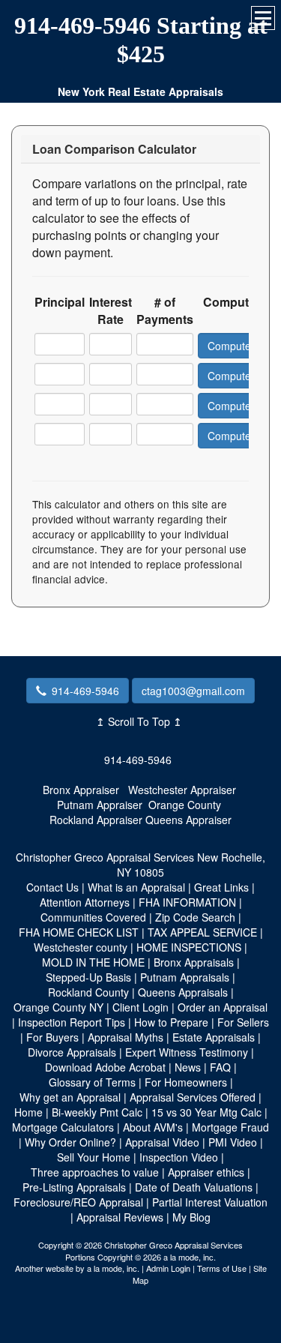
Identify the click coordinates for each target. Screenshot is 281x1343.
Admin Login (168, 1268)
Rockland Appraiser (95, 819)
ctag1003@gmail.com (193, 690)
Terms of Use (222, 1268)
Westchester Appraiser (182, 789)
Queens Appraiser (188, 819)
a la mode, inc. (113, 1268)
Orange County (184, 804)
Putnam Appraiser (99, 804)
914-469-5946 (85, 690)
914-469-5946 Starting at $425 (141, 39)
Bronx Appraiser (81, 789)
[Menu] (263, 18)
